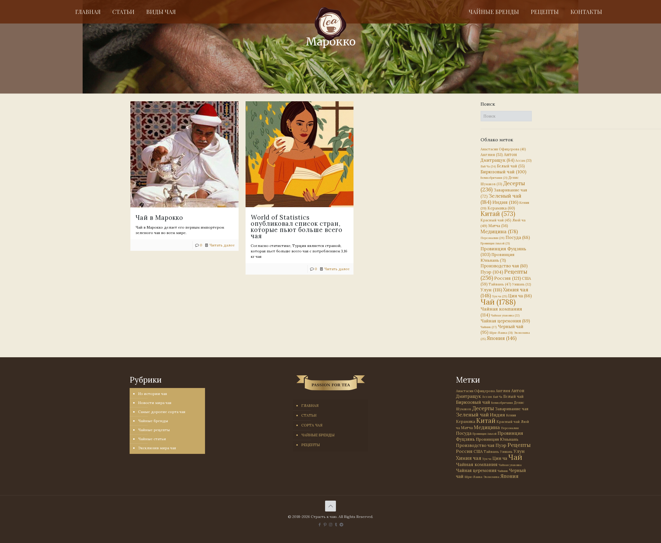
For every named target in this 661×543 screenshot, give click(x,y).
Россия (507, 278)
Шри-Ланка (501, 333)
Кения (511, 415)
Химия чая (504, 292)
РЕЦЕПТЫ (310, 445)
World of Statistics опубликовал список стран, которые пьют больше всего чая (296, 226)
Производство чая (504, 265)
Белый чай (511, 166)
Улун (491, 290)
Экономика (491, 477)
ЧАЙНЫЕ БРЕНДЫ (318, 435)
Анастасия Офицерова (503, 149)
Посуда (518, 237)
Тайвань (500, 284)
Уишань (521, 284)
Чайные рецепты (154, 430)
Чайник (489, 327)
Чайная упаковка (505, 315)
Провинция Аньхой (495, 243)
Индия (505, 202)
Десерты (483, 408)
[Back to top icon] (330, 506)
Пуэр (492, 272)
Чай (498, 302)
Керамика (501, 208)
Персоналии (493, 238)
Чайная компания (477, 464)
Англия (492, 154)
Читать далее (222, 245)
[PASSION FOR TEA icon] (341, 524)
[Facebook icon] (320, 524)
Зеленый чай (501, 198)
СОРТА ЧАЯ (311, 425)
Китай (498, 214)
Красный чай (496, 220)
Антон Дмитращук (499, 157)
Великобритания (494, 178)
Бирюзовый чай (503, 172)
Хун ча (499, 296)
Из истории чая (152, 393)
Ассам (523, 160)
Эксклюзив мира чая (157, 448)
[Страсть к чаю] (330, 24)
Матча (498, 225)
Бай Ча (488, 166)
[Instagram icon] (331, 524)
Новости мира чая (154, 402)
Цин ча (520, 296)
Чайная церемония (505, 321)
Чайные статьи (152, 439)
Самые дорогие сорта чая (161, 411)
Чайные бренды (153, 420)
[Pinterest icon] (325, 524)
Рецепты (504, 274)
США (478, 451)
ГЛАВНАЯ (310, 405)
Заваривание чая (511, 408)
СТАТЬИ (309, 415)
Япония (502, 338)
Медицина (499, 231)
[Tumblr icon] (336, 524)
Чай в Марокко (159, 218)
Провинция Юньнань (497, 439)
